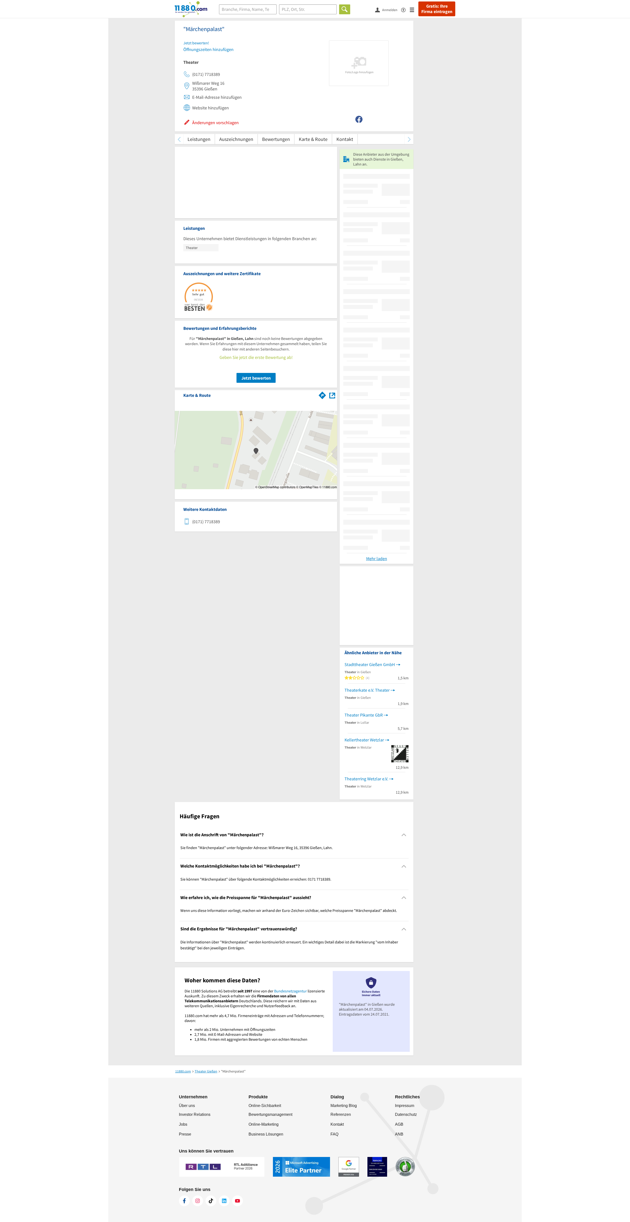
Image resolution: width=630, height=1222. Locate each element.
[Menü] (414, 9)
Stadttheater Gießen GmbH (370, 664)
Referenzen (341, 1114)
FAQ (334, 1134)
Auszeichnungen (236, 139)
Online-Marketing (264, 1124)
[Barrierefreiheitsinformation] (405, 9)
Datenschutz (406, 1114)
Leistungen (199, 139)
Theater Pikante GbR (364, 715)
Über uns (187, 1106)
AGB (399, 1124)
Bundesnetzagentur (290, 990)
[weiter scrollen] (409, 139)
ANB (399, 1134)
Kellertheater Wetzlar (364, 740)
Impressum (404, 1106)
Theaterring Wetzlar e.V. (366, 779)
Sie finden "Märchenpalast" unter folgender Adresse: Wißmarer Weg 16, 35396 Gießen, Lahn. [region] (256, 847)
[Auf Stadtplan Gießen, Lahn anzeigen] (332, 395)
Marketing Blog (344, 1106)
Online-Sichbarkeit (265, 1106)
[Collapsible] (404, 835)
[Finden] (344, 9)
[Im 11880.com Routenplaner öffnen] (322, 394)
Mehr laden (376, 558)
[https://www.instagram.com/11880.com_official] (197, 1200)
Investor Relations (194, 1114)
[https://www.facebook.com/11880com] (184, 1200)
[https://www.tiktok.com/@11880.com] (210, 1200)
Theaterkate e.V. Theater (367, 690)
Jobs (183, 1124)
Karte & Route (313, 139)
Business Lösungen (266, 1134)
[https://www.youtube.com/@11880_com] (237, 1200)
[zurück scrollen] (179, 139)
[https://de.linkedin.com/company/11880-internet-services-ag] (224, 1200)
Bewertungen (276, 139)
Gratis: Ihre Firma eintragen (436, 9)
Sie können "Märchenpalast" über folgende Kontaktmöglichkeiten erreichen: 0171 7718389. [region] (255, 879)
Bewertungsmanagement (270, 1114)
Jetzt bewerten (256, 378)
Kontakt (344, 139)
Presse (185, 1134)
